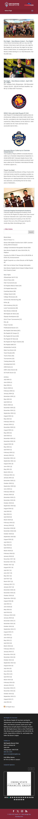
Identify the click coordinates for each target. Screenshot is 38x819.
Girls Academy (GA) (9, 305)
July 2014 (6, 668)
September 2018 (9, 536)
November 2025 (8, 396)
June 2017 (7, 573)
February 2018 (8, 553)
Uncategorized (8, 364)
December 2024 (8, 407)
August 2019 (7, 508)
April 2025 (7, 402)
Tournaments (8, 358)
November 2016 (8, 592)
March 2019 (7, 519)
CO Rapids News (9, 288)
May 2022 (7, 447)
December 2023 (8, 427)
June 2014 (7, 671)
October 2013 (8, 693)
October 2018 (8, 533)
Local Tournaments (9, 308)
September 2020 (9, 486)
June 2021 (7, 466)
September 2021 (9, 461)
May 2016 (7, 609)
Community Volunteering (11, 299)
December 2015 (8, 620)
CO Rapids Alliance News (11, 285)
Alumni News (7, 280)
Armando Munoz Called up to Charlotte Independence (17, 151)
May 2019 (7, 514)
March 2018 (7, 550)
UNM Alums (7, 367)
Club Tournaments (9, 283)
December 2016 (8, 590)
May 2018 (7, 545)
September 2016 (9, 598)
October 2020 (8, 483)
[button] (32, 769)
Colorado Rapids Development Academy (17, 210)
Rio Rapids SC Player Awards (12, 341)
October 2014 (8, 660)
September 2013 (9, 696)
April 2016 (7, 612)
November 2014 (8, 657)
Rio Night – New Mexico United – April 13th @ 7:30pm (18, 81)
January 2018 (8, 556)
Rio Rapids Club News (10, 330)
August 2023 (7, 430)
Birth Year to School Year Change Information (17, 265)
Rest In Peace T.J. (9, 239)
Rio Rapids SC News (10, 339)
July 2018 (6, 542)
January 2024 (8, 424)
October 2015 (8, 626)
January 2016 (8, 618)
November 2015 (8, 623)
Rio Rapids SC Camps (10, 333)
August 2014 (7, 665)
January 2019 (8, 525)
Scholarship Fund (9, 347)
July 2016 (6, 604)
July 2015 (6, 634)
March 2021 (7, 472)
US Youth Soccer (9, 372)
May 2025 (7, 399)
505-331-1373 (8, 752)
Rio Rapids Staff (8, 344)
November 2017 (8, 562)
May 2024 (7, 419)
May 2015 (7, 640)
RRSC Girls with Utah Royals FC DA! (16, 113)
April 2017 (7, 578)
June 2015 (7, 637)
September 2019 (9, 505)
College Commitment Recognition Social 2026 (17, 247)
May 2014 (7, 674)
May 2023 (7, 433)
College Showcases (9, 297)
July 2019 (6, 511)
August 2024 (7, 416)
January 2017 (8, 587)
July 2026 (6, 379)
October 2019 (8, 503)
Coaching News (8, 291)
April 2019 (7, 517)
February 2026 (8, 391)
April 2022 (7, 449)
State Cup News (8, 350)
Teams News (7, 355)
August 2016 (7, 601)
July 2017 (6, 570)
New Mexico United (9, 311)
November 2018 (8, 531)
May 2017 (7, 576)
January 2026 (8, 393)
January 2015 (8, 651)
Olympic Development (10, 316)
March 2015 (7, 646)
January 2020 (8, 494)
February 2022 (8, 452)
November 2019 (8, 500)
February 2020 (8, 491)
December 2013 (8, 688)
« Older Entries (8, 229)
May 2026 (7, 385)
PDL (5, 322)
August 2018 (7, 539)
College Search (8, 294)
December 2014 (8, 654)
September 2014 (9, 662)
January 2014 (8, 685)
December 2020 (8, 480)
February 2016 (8, 615)
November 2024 (8, 410)
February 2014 (8, 682)
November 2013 (8, 691)
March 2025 (7, 405)
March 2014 (7, 679)
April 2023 (7, 435)
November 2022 (8, 441)
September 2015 (9, 629)
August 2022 (7, 444)
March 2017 (7, 581)
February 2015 (8, 648)
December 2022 (8, 438)
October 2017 (8, 564)
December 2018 (8, 528)
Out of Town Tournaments (11, 319)
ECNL (5, 302)
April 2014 (7, 677)
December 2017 (8, 559)
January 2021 (8, 477)
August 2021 (7, 463)
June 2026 (7, 382)
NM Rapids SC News (10, 313)
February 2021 (8, 475)
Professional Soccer (9, 327)
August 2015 (7, 632)
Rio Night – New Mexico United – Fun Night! (18, 41)
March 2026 (7, 388)
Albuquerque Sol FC (10, 277)
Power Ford (7, 325)
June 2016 (7, 606)
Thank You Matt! (9, 170)
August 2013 (7, 699)
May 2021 (7, 469)
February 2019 (8, 522)
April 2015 (7, 643)
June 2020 (7, 489)
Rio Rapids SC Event (10, 336)
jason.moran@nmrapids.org (12, 754)
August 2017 (7, 567)
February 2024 (8, 421)
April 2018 (7, 547)
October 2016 (8, 595)
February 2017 (8, 584)
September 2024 (9, 413)
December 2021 (8, 458)
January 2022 (8, 455)
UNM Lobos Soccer (9, 369)
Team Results (8, 353)
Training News (8, 361)
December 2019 (8, 497)
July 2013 (6, 702)
